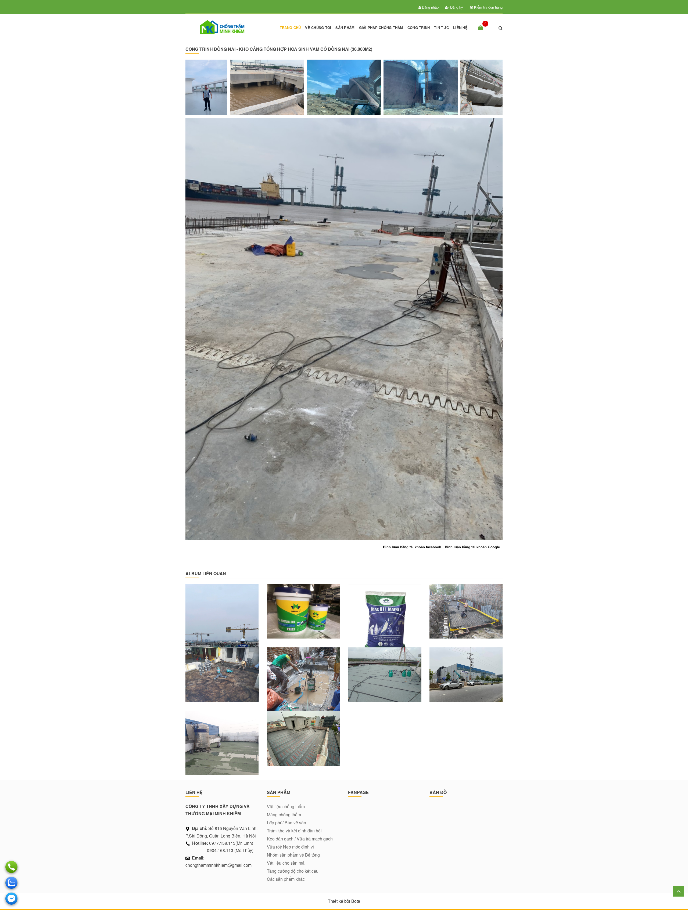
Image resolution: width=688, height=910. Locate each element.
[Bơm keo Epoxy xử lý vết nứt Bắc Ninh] (466, 670)
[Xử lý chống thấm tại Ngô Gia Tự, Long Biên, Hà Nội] (222, 670)
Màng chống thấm (284, 814)
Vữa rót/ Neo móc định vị (290, 847)
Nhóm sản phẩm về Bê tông (293, 855)
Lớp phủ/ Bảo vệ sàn (286, 823)
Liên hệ (460, 27)
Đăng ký (456, 7)
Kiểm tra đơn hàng (488, 7)
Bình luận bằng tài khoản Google (472, 546)
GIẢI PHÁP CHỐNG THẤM (381, 27)
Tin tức (441, 27)
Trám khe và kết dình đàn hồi (294, 831)
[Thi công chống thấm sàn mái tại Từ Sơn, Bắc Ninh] (303, 734)
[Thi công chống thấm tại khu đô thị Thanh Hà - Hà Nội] (222, 607)
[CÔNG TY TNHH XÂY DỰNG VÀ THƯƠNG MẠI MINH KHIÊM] (222, 27)
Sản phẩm (344, 27)
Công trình (418, 27)
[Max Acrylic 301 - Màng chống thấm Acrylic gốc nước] (303, 607)
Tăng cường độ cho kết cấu (292, 871)
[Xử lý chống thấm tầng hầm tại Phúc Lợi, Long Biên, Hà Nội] (466, 607)
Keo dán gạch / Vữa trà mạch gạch (300, 839)
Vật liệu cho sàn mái (286, 863)
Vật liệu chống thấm (286, 806)
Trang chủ (290, 27)
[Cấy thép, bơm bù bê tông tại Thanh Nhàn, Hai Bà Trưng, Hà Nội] (303, 670)
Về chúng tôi (318, 27)
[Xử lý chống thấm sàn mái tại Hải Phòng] (384, 670)
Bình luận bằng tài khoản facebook (412, 546)
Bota (355, 901)
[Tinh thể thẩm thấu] (384, 598)
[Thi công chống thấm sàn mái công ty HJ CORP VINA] (222, 734)
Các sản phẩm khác (286, 879)
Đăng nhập (430, 7)
